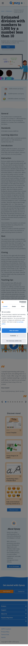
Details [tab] (14, 306)
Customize (13, 335)
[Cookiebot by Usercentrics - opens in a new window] (19, 302)
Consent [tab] (5, 306)
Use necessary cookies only (13, 340)
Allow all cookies (14, 330)
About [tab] (23, 306)
